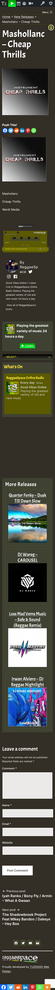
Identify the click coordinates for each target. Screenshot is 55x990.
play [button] (21, 238)
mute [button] (6, 232)
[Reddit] (16, 130)
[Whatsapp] (33, 130)
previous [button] (14, 238)
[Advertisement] (27, 447)
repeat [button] (23, 245)
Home (6, 17)
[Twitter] (10, 130)
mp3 (44, 249)
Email (6, 823)
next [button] (36, 238)
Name (7, 805)
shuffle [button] (27, 245)
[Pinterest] (28, 130)
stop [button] (29, 238)
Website (7, 842)
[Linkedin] (22, 130)
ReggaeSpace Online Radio (25, 378)
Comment (9, 768)
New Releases (24, 17)
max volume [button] (18, 232)
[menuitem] (4, 3)
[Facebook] (5, 130)
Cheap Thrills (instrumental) (16, 249)
